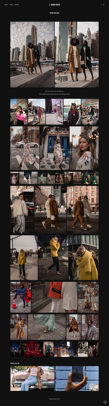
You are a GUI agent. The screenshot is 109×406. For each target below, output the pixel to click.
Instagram (17, 4)
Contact (11, 4)
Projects (6, 4)
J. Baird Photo (54, 5)
